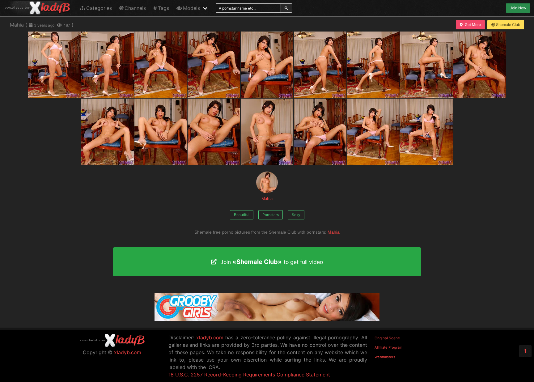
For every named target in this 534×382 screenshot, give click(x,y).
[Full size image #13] (320, 132)
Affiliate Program (388, 347)
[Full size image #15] (426, 132)
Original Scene (387, 338)
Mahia (267, 198)
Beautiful (241, 214)
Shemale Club (508, 24)
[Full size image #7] (426, 65)
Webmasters (385, 357)
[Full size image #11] (214, 132)
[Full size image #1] (107, 65)
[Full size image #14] (373, 132)
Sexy (296, 214)
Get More (473, 24)
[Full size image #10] (160, 132)
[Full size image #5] (320, 65)
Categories (99, 8)
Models (191, 8)
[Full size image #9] (107, 132)
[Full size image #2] (160, 65)
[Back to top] (525, 351)
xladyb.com (127, 352)
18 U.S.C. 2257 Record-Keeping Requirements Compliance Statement (249, 374)
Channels (135, 8)
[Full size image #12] (267, 132)
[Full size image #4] (267, 65)
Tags (163, 8)
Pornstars (270, 214)
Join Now (518, 8)
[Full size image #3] (214, 65)
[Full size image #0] (54, 65)
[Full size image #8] (479, 65)
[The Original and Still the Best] (267, 319)
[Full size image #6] (373, 65)
